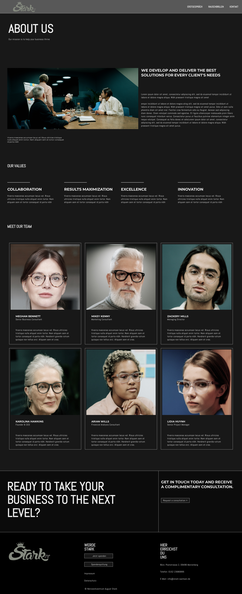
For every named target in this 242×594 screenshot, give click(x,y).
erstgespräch (194, 6)
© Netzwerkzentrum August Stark (101, 588)
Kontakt (234, 6)
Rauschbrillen (216, 6)
